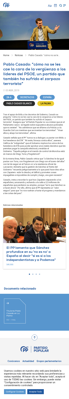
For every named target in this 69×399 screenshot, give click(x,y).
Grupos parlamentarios (49, 361)
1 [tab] (29, 274)
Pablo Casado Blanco (19, 103)
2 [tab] (32, 274)
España (47, 97)
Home (6, 55)
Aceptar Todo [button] (35, 391)
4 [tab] (39, 274)
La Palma (46, 103)
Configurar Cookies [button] (15, 391)
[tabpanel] (34, 238)
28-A (8, 97)
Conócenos (14, 361)
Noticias (19, 55)
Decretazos (27, 97)
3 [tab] (36, 274)
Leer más (9, 264)
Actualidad (28, 361)
